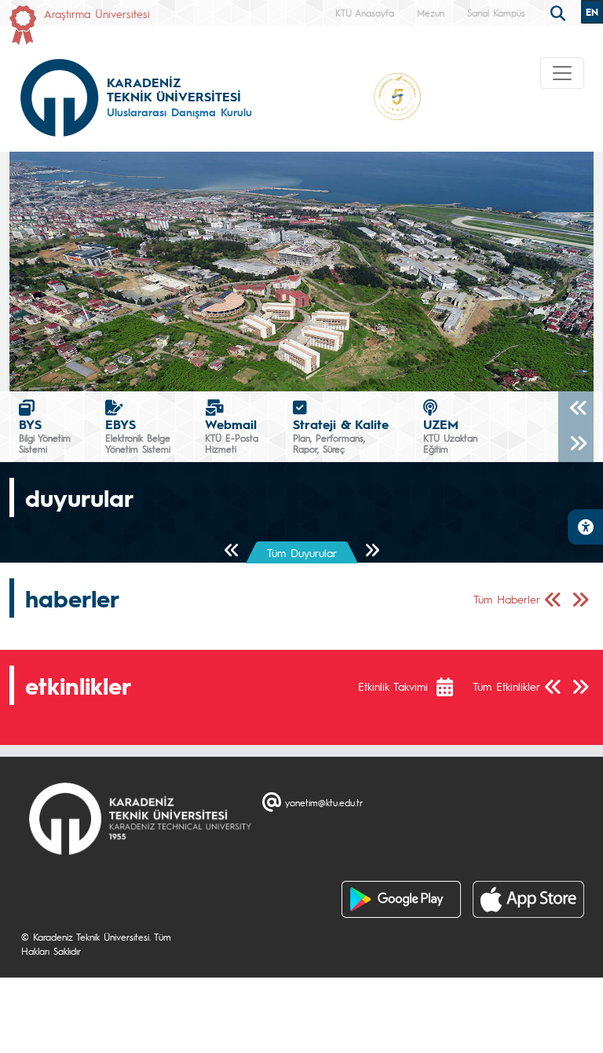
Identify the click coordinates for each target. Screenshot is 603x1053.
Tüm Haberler (506, 599)
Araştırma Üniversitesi (97, 13)
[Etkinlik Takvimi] (453, 687)
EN (592, 12)
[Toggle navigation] (562, 73)
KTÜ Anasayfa (364, 12)
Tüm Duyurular (302, 552)
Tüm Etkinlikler (506, 686)
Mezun (430, 12)
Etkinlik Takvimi (393, 686)
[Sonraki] (576, 444)
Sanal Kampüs (496, 12)
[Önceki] (576, 409)
